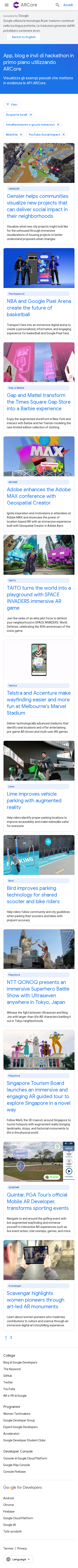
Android (8, 1498)
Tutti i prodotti (12, 1531)
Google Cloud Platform (18, 1518)
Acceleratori (11, 1433)
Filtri (11, 105)
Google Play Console (16, 1465)
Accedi (68, 5)
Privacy (22, 1548)
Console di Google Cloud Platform (25, 1458)
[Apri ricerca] (57, 4)
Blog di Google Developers (20, 1362)
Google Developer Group (19, 1420)
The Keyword (12, 1369)
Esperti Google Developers (20, 1427)
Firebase (9, 1511)
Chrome (8, 1505)
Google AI (9, 1524)
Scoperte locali (16, 114)
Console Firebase (14, 1471)
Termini (8, 1548)
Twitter (8, 1382)
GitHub (7, 1375)
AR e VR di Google (15, 1395)
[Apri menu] (6, 5)
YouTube (9, 1389)
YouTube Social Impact (44, 134)
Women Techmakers (17, 1413)
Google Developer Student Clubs (24, 1440)
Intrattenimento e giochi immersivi (30, 124)
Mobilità (11, 134)
